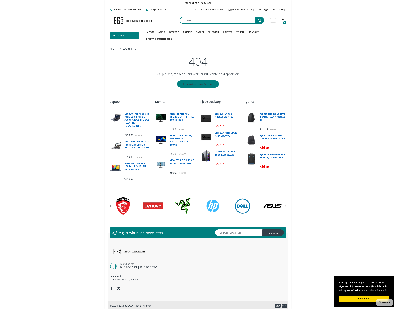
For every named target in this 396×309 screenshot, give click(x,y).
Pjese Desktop (210, 102)
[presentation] (110, 206)
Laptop (115, 102)
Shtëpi (113, 49)
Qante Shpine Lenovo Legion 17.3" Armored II (272, 116)
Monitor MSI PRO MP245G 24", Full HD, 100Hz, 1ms (182, 116)
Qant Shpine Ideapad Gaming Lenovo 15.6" (272, 156)
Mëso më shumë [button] (377, 290)
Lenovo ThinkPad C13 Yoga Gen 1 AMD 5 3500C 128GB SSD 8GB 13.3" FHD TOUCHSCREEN (137, 119)
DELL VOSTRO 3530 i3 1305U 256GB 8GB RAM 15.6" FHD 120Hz (136, 144)
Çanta (250, 102)
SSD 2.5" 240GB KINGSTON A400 (224, 115)
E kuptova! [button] (364, 298)
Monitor (161, 102)
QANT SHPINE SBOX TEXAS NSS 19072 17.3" (273, 137)
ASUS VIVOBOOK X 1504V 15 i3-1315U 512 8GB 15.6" (135, 166)
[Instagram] (118, 288)
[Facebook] (111, 288)
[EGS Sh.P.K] (133, 20)
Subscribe (273, 232)
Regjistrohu (268, 9)
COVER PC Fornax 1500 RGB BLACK (225, 153)
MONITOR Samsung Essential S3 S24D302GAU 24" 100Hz (181, 140)
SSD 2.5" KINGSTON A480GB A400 (226, 134)
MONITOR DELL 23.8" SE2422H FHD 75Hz (182, 162)
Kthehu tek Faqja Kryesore (198, 83)
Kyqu (283, 9)
